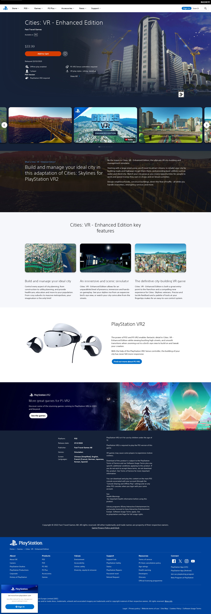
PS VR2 (44, 566)
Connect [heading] (175, 556)
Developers (143, 573)
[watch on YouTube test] (130, 139)
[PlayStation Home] (5, 8)
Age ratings (143, 566)
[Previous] (4, 125)
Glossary (142, 577)
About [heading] (13, 556)
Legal (125, 608)
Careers (13, 563)
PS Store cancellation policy (150, 563)
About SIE (13, 559)
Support (95, 8)
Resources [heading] (143, 556)
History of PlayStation (18, 577)
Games (37, 8)
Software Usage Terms (192, 608)
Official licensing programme (150, 581)
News (81, 8)
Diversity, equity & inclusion (85, 570)
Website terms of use (150, 608)
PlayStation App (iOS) (179, 567)
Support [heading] (110, 556)
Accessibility (79, 563)
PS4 (43, 563)
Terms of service (145, 559)
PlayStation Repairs (114, 570)
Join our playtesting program (182, 574)
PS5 (25, 8)
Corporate (14, 573)
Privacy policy (134, 608)
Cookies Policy (175, 608)
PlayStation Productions (19, 570)
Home (12, 549)
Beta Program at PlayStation (182, 578)
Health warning (145, 570)
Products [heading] (46, 556)
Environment (79, 559)
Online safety (79, 566)
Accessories (66, 8)
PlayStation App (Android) (181, 570)
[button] (105, 125)
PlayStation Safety (113, 563)
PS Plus (51, 8)
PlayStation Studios (17, 566)
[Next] (207, 125)
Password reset (112, 573)
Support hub (111, 559)
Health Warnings (113, 496)
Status (108, 566)
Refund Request (112, 577)
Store (14, 8)
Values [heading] (77, 556)
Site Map (164, 608)
